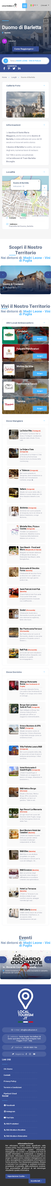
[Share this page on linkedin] (19, 68)
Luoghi (14, 77)
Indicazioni (17, 186)
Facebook (10, 1105)
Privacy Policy (10, 1081)
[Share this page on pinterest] (9, 68)
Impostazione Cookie (16, 1176)
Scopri (40, 338)
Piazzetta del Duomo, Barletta (21, 226)
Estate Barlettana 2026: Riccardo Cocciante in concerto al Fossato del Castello (25, 972)
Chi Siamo (8, 1069)
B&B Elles (27, 851)
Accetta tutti (35, 1181)
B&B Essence (29, 870)
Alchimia (28, 508)
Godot (27, 610)
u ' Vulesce (29, 470)
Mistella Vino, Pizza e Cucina (29, 527)
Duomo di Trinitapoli (13, 284)
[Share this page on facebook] (4, 68)
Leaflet (34, 216)
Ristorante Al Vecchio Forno (29, 569)
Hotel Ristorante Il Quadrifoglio (30, 769)
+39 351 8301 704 (30, 1047)
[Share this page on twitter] (14, 68)
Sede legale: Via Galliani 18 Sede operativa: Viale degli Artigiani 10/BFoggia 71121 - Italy (24, 1039)
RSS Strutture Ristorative (16, 1136)
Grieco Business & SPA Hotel (30, 727)
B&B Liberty (28, 909)
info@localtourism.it (29, 1030)
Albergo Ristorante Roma (29, 684)
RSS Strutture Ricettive (15, 1130)
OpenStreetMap (43, 216)
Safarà (27, 489)
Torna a (25, 61)
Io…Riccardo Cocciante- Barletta (19, 967)
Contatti (7, 1075)
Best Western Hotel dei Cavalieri (30, 831)
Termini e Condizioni (13, 1087)
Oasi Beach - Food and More (30, 548)
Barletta (7, 33)
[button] (25, 193)
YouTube (10, 1118)
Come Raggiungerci (23, 49)
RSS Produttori (12, 1124)
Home (4, 77)
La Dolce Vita (30, 431)
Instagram (10, 1111)
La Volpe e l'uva (27, 450)
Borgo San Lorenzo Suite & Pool (30, 706)
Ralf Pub (28, 650)
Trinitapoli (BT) (10, 288)
